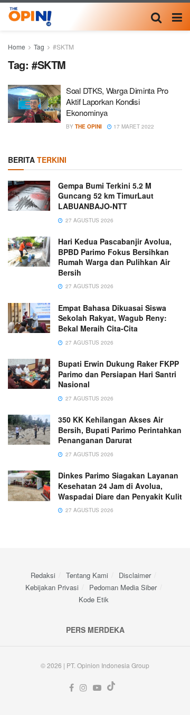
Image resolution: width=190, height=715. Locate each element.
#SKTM (63, 46)
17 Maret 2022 (133, 126)
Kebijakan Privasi (52, 587)
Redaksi (43, 575)
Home (16, 46)
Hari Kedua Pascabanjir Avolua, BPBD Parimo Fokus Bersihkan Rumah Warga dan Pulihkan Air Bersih (115, 257)
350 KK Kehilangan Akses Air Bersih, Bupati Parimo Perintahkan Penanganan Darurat (120, 429)
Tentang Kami (87, 575)
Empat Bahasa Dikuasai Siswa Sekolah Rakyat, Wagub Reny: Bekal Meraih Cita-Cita (112, 318)
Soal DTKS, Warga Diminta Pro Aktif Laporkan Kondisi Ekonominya (117, 101)
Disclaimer (135, 575)
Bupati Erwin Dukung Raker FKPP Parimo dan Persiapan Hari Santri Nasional (118, 373)
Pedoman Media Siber (123, 587)
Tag (39, 46)
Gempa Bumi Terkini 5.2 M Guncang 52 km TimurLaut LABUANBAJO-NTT (106, 195)
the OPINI (88, 126)
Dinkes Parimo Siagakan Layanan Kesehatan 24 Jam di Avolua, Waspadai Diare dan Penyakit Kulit (120, 485)
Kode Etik (94, 599)
